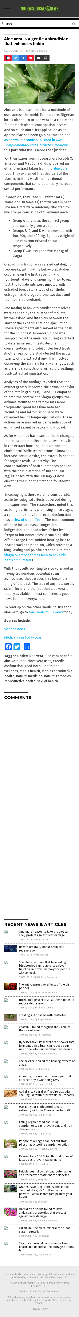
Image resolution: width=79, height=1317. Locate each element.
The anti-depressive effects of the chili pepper (45, 986)
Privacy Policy (40, 1308)
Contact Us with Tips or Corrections (39, 1291)
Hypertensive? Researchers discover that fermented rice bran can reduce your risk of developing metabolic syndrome (46, 1045)
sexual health (47, 681)
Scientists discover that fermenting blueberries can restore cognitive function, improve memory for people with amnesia (44, 968)
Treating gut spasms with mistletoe (42, 1015)
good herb (32, 666)
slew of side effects (28, 520)
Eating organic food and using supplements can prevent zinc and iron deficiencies (45, 1125)
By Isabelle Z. (42, 1164)
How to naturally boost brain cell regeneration (41, 948)
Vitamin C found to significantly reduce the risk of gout (45, 1028)
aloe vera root (15, 661)
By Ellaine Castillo (44, 1007)
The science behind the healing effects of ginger (47, 1062)
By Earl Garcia (42, 1236)
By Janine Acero (43, 1254)
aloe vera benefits (58, 656)
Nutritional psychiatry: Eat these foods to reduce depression (46, 1001)
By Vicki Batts (41, 939)
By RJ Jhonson (41, 954)
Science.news (14, 629)
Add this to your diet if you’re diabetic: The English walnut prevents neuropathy (46, 1093)
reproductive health (19, 681)
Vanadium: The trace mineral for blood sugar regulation (45, 1229)
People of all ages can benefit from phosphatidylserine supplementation (44, 1142)
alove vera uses (39, 661)
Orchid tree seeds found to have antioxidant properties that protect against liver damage (42, 1212)
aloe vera (60, 169)
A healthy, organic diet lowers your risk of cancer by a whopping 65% (45, 1078)
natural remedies (57, 676)
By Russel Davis (43, 1034)
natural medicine (29, 676)
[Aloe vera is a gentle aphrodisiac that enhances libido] (40, 12)
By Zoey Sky (41, 1179)
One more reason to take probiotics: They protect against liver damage (43, 933)
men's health (30, 671)
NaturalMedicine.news (46, 612)
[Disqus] (39, 755)
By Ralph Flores (43, 1019)
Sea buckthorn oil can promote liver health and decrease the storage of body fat (46, 1247)
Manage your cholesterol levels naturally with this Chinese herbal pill (44, 1108)
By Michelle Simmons (45, 977)
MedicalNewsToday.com (22, 637)
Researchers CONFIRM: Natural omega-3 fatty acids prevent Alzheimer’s (46, 1158)
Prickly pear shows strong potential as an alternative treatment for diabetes (45, 1173)
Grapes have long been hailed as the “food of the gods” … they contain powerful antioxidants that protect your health (45, 1192)
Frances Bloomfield (36, 50)
